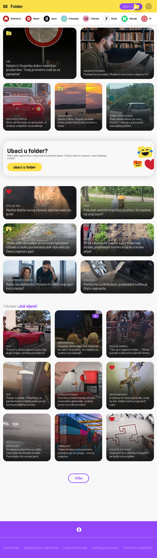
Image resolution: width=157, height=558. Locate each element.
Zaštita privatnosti (105, 547)
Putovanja (73, 18)
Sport (54, 18)
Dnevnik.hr (16, 18)
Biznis (114, 18)
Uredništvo (11, 547)
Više (78, 478)
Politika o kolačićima (137, 547)
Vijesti (36, 18)
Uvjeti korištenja (75, 547)
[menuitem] (149, 6)
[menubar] (149, 6)
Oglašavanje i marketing (41, 547)
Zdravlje (133, 18)
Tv (150, 18)
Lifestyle (95, 18)
